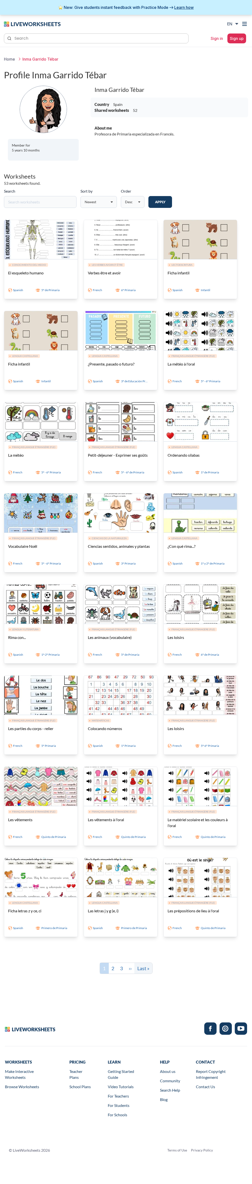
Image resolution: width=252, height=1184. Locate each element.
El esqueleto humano (26, 272)
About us (167, 1071)
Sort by (86, 191)
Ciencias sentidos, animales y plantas (119, 546)
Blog (164, 1099)
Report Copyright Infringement (211, 1074)
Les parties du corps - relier (30, 728)
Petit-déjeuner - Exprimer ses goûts (118, 455)
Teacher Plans (75, 1074)
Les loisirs (176, 637)
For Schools (117, 1114)
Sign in (217, 38)
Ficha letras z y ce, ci (24, 910)
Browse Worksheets (22, 1086)
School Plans (80, 1086)
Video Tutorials (121, 1086)
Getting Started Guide (121, 1074)
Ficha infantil (178, 272)
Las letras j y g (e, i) (103, 910)
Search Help (170, 1090)
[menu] (245, 24)
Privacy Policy (202, 1150)
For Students (118, 1105)
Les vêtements (20, 819)
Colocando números (105, 728)
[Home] (32, 23)
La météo (16, 455)
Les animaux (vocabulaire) (110, 637)
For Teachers (118, 1096)
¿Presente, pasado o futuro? (111, 364)
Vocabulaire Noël (22, 546)
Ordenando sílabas (184, 455)
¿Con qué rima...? (181, 546)
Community (170, 1080)
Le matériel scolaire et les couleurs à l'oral (198, 822)
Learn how (184, 7)
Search (9, 191)
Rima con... (17, 637)
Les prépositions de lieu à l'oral (193, 910)
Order (126, 191)
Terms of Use (177, 1150)
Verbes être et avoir (104, 272)
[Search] (10, 38)
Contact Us (205, 1086)
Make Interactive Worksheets (19, 1074)
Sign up (237, 38)
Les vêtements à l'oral (106, 819)
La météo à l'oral (181, 364)
